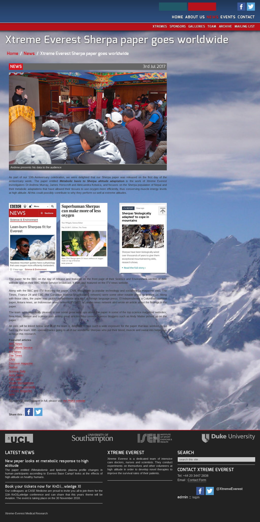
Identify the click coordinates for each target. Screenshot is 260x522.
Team (211, 26)
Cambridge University (22, 387)
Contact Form (197, 480)
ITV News (15, 351)
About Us (195, 17)
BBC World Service (20, 347)
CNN (12, 359)
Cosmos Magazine (20, 390)
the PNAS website (74, 400)
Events (228, 17)
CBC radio (15, 379)
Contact (246, 17)
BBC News (15, 343)
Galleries (196, 26)
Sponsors (178, 26)
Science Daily (17, 371)
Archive (225, 26)
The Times (15, 355)
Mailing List (245, 26)
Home (177, 17)
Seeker (13, 367)
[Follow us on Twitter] (210, 490)
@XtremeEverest (229, 489)
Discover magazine (21, 363)
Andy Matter (16, 375)
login (196, 497)
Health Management (21, 382)
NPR (12, 394)
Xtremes (160, 26)
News (212, 17)
